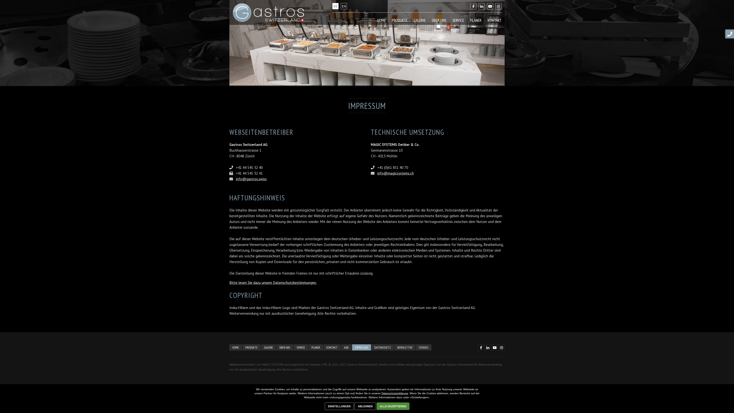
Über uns (284, 347)
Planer (475, 20)
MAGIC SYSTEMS (273, 364)
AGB (346, 347)
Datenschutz (382, 347)
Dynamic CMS (318, 364)
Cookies (423, 347)
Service (301, 347)
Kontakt (332, 347)
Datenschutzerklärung (395, 393)
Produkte (251, 347)
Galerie (420, 20)
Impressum (361, 347)
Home (381, 20)
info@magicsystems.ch (395, 173)
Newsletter (404, 347)
